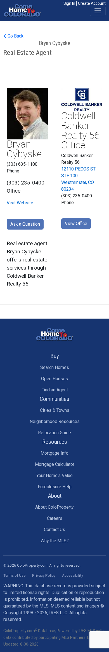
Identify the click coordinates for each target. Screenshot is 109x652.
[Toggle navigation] (98, 10)
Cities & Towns (54, 410)
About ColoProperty (54, 507)
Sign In (69, 3)
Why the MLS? (55, 540)
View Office (76, 223)
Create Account (92, 3)
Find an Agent (54, 389)
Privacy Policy (43, 575)
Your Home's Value (54, 475)
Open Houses (54, 378)
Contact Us (54, 529)
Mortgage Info (54, 453)
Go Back (14, 36)
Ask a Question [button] (25, 224)
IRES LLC (58, 612)
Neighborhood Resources (55, 421)
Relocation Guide (54, 432)
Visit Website (20, 202)
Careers (54, 518)
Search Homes (54, 367)
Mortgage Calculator (54, 464)
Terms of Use (14, 575)
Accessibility (72, 575)
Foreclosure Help (55, 486)
